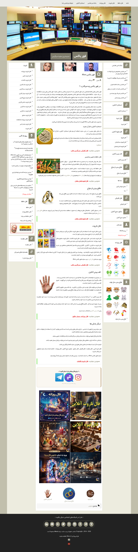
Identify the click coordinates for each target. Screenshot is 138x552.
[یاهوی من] (91, 524)
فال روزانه (102, 3)
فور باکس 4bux (88, 74)
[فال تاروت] (85, 406)
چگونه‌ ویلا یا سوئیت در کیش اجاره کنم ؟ (22, 166)
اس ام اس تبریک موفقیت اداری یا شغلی (117, 78)
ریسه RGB (123, 230)
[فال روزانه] (54, 406)
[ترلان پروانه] (69, 67)
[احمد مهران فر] (91, 67)
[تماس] (69, 524)
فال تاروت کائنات (26, 80)
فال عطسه (28, 244)
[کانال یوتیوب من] (52, 524)
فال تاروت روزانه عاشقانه (23, 119)
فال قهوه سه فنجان (120, 141)
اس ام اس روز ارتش (120, 97)
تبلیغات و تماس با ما (67, 3)
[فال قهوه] (85, 437)
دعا (125, 190)
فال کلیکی (123, 204)
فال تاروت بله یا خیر (25, 124)
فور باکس (80, 56)
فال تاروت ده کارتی (25, 110)
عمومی (90, 505)
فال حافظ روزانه (68, 175)
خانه (127, 3)
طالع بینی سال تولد (120, 318)
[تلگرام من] (86, 524)
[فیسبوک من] (80, 524)
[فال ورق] (54, 468)
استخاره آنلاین (80, 3)
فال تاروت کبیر (27, 75)
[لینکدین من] (46, 524)
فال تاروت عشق (26, 115)
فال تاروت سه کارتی (25, 88)
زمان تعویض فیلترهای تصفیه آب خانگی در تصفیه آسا (23, 142)
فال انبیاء (123, 124)
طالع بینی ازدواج (121, 173)
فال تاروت (111, 3)
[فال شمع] (54, 437)
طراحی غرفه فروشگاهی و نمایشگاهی (25, 179)
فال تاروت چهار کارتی (25, 93)
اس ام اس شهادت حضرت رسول (116, 88)
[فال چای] (85, 468)
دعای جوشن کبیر (121, 186)
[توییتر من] (63, 524)
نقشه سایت (62, 536)
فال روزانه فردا (27, 257)
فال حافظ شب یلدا (26, 216)
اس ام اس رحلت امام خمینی (118, 84)
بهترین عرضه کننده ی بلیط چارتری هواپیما (22, 173)
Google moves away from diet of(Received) (24, 149)
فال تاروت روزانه (26, 71)
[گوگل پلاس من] (58, 524)
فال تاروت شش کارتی (25, 102)
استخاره (99, 144)
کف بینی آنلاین (95, 310)
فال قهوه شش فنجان (120, 146)
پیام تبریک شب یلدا (25, 220)
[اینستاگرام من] (74, 524)
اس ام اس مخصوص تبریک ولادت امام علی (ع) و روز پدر (117, 72)
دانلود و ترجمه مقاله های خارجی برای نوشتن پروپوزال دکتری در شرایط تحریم (22, 187)
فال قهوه (123, 137)
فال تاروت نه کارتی (25, 106)
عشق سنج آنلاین (121, 217)
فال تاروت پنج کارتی (25, 97)
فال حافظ (120, 3)
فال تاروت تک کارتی (25, 84)
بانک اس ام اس (92, 3)
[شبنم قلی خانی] (47, 67)
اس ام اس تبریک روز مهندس (118, 93)
